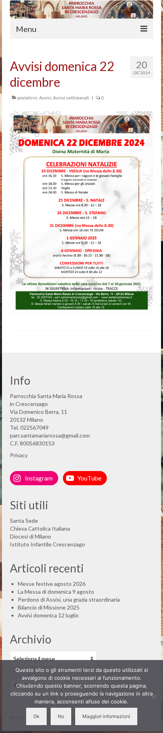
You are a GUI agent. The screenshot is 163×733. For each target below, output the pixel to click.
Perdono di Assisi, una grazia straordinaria (69, 599)
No (61, 716)
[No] (153, 697)
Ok (36, 716)
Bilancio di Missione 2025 (49, 607)
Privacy (19, 455)
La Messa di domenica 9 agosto (56, 591)
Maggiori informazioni (106, 716)
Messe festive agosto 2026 (51, 583)
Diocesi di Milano (30, 536)
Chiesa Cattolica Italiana (40, 528)
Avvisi (45, 97)
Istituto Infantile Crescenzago (47, 544)
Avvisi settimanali (71, 97)
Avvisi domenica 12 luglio (48, 615)
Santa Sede (24, 520)
